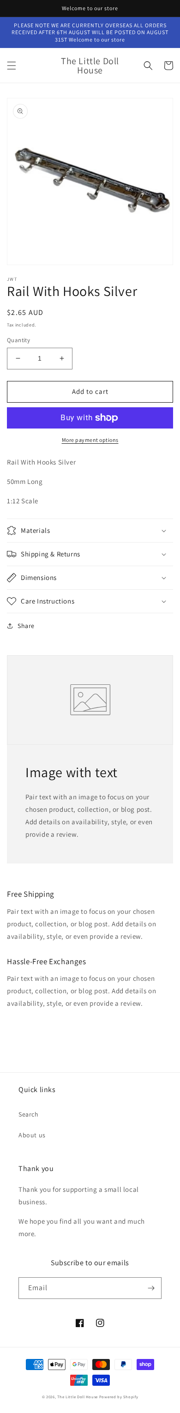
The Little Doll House (77, 1396)
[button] (11, 65)
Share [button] (26, 626)
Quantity (18, 340)
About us (32, 1135)
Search (28, 1114)
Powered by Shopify (118, 1396)
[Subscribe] (151, 1288)
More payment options (90, 439)
